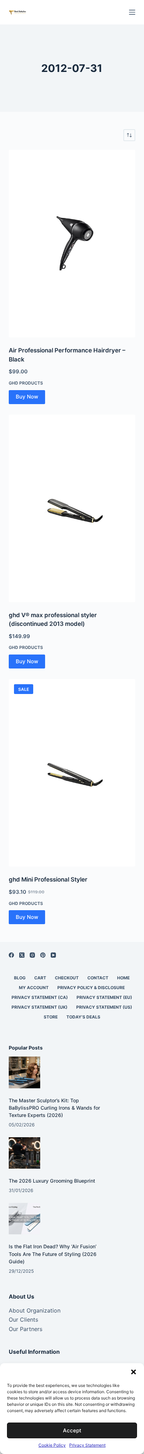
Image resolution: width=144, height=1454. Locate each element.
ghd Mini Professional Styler (48, 879)
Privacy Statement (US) (104, 1007)
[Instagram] (32, 955)
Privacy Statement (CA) (40, 997)
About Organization (34, 1310)
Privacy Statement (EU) (104, 997)
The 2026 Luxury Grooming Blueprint (52, 1181)
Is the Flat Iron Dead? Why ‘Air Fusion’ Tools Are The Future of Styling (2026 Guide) (52, 1253)
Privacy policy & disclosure (91, 987)
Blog (20, 977)
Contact (97, 977)
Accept (72, 1430)
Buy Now (27, 396)
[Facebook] (11, 955)
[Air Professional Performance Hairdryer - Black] (72, 243)
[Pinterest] (42, 955)
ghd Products (26, 383)
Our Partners (25, 1328)
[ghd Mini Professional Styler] (72, 773)
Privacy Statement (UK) (39, 1007)
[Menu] (132, 12)
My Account (34, 987)
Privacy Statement (87, 1445)
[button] (133, 1371)
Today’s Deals (83, 1017)
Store (51, 1017)
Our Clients (23, 1319)
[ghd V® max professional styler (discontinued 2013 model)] (72, 508)
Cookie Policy (52, 1445)
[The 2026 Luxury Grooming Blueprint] (25, 1153)
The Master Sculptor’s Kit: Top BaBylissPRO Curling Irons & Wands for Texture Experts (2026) (54, 1107)
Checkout (67, 977)
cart (40, 977)
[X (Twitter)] (21, 955)
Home (123, 977)
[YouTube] (53, 955)
